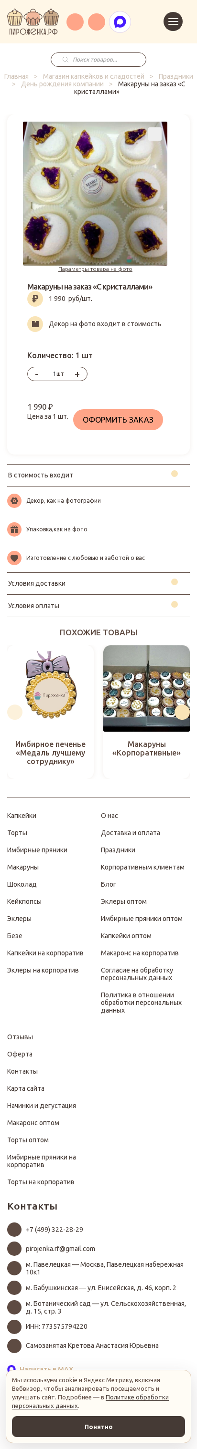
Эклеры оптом (124, 901)
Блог (108, 884)
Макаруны (23, 867)
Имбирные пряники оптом (142, 918)
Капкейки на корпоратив (45, 953)
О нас (109, 815)
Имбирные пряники (37, 850)
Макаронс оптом (33, 1123)
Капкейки (21, 815)
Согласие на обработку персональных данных (137, 974)
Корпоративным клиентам (143, 867)
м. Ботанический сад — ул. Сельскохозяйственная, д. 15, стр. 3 (106, 1307)
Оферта (20, 1054)
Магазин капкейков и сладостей (93, 76)
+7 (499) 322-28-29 (54, 1229)
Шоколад (22, 884)
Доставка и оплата (130, 833)
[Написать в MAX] (120, 21)
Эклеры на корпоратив (43, 970)
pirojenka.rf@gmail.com (60, 1248)
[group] (50, 712)
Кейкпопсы (24, 901)
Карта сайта (25, 1088)
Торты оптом (28, 1140)
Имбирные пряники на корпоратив (41, 1161)
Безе (14, 936)
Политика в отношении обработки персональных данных (141, 1002)
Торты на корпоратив (41, 1182)
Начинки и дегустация (41, 1105)
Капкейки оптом (126, 936)
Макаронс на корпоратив (140, 953)
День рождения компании (62, 84)
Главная (16, 76)
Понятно (99, 1426)
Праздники (176, 76)
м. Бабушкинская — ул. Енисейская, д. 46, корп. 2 (101, 1288)
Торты (17, 833)
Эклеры (19, 918)
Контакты (22, 1071)
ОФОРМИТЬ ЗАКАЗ (118, 419)
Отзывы (20, 1037)
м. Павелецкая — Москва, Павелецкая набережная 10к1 (105, 1268)
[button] (14, 712)
